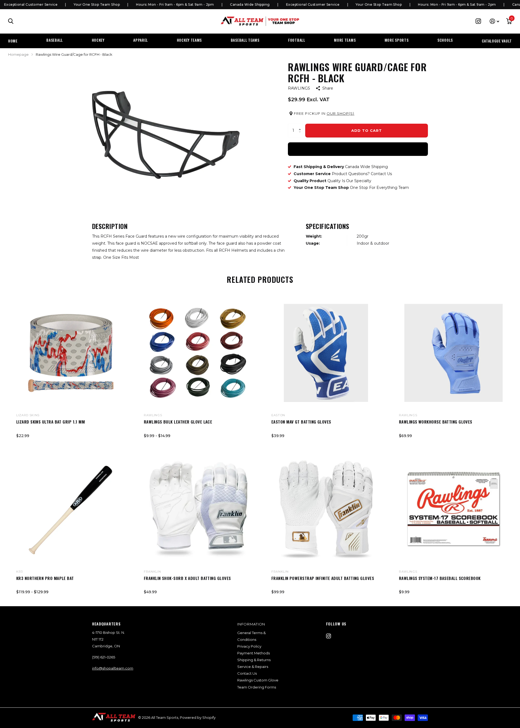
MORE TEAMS (345, 40)
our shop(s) (340, 113)
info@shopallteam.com (112, 668)
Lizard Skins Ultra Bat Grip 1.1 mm (50, 421)
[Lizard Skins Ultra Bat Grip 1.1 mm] (70, 353)
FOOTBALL (296, 40)
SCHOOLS (445, 40)
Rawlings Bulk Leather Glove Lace (178, 421)
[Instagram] (328, 636)
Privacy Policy (249, 646)
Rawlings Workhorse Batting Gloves (435, 421)
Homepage (18, 54)
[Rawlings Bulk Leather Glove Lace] (198, 353)
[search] (11, 21)
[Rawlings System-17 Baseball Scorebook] (453, 509)
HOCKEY (98, 40)
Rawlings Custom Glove (257, 680)
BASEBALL (54, 40)
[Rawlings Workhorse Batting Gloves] (453, 353)
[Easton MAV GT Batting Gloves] (326, 353)
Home (13, 41)
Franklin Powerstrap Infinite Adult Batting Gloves (322, 578)
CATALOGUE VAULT (497, 41)
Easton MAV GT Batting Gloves (301, 421)
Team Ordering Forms (256, 687)
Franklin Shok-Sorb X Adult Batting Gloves (187, 578)
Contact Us (247, 673)
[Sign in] (494, 21)
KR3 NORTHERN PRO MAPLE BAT (45, 578)
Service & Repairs (252, 666)
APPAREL (140, 40)
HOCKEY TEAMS (189, 40)
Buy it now (358, 149)
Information (251, 624)
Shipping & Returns (254, 660)
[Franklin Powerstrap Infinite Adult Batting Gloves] (326, 509)
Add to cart (366, 130)
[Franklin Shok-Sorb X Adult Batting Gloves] (198, 509)
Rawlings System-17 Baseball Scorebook (440, 578)
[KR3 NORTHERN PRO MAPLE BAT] (70, 509)
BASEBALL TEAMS (245, 40)
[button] (301, 125)
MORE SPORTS (397, 40)
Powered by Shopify (198, 717)
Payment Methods (253, 653)
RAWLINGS (299, 88)
